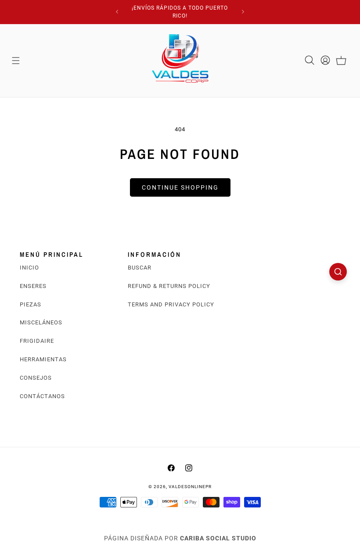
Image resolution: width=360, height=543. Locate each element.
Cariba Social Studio (218, 538)
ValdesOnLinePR (190, 486)
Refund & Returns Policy (169, 286)
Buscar (139, 267)
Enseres (33, 286)
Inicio (29, 267)
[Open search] (338, 271)
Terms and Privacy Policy (171, 304)
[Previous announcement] (116, 12)
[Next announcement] (243, 12)
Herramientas (43, 359)
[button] (16, 60)
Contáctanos (42, 396)
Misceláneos (41, 322)
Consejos (36, 377)
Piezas (30, 304)
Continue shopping (180, 187)
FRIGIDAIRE (37, 341)
